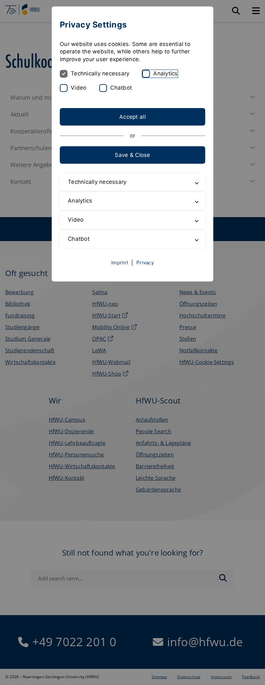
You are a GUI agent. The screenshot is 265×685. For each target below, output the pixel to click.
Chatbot (121, 87)
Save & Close (132, 155)
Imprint (119, 263)
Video (78, 87)
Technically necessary (100, 73)
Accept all (132, 117)
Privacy (145, 263)
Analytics (165, 73)
